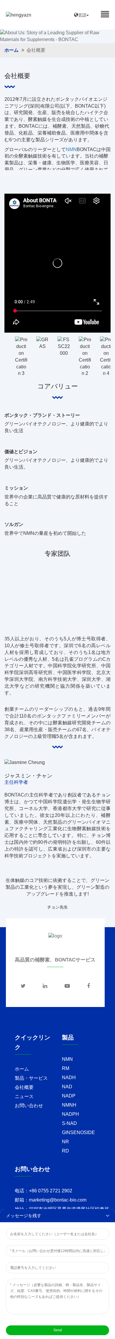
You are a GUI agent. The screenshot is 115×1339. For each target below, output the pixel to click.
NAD (67, 1086)
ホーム (11, 50)
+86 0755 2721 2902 (50, 1190)
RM (65, 1068)
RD (65, 1150)
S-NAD (69, 1123)
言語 (82, 15)
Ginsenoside (78, 1132)
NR (65, 1141)
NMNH (69, 1105)
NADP (68, 1095)
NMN (67, 1059)
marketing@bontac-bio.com (57, 1199)
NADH (69, 1077)
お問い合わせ (29, 1105)
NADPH (70, 1114)
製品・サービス (31, 1078)
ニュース (24, 1096)
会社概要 (24, 1087)
